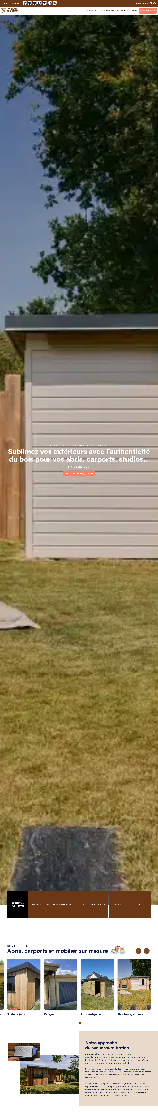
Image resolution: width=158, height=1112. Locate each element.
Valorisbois (39, 3)
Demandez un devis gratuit (77, 473)
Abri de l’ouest (55, 3)
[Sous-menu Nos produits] (97, 10)
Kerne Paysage (25, 3)
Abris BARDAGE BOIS (39, 905)
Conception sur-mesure (18, 904)
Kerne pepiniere (45, 3)
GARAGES (140, 905)
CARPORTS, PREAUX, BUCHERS (93, 905)
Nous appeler (149, 11)
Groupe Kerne (11, 3)
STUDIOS (119, 905)
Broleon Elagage (30, 3)
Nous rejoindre (141, 3)
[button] (147, 951)
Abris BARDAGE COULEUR (64, 905)
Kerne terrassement (50, 3)
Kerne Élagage (35, 3)
